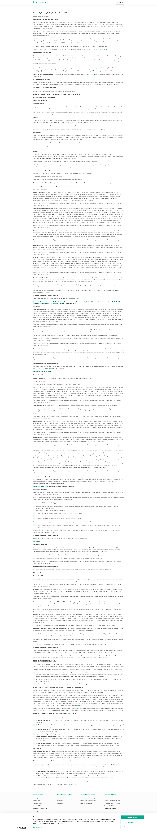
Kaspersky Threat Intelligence (110, 808)
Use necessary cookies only (132, 827)
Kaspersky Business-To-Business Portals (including (48, 302)
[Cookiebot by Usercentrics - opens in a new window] (22, 828)
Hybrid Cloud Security (109, 811)
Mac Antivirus (60, 800)
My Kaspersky (37, 186)
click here (80, 705)
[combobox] (120, 3)
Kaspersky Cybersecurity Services (112, 800)
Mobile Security (60, 803)
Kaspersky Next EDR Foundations (88, 800)
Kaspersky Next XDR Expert (110, 805)
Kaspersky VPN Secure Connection (41, 808)
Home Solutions (38, 794)
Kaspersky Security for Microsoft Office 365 (51, 303)
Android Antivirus (61, 798)
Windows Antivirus (61, 805)
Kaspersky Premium (37, 803)
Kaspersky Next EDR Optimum (87, 803)
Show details (36, 827)
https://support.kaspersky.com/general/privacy (99, 41)
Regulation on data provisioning (78, 460)
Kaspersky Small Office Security (87, 798)
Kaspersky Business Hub (71, 302)
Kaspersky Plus (36, 800)
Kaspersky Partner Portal (40, 486)
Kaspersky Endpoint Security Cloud (90, 302)
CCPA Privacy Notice (95, 74)
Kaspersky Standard (37, 798)
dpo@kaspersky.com (82, 43)
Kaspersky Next (107, 798)
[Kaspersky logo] (39, 2)
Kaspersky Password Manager (40, 811)
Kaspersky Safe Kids (37, 805)
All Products (83, 805)
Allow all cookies (132, 817)
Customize (131, 822)
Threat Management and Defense (112, 803)
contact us (72, 784)
